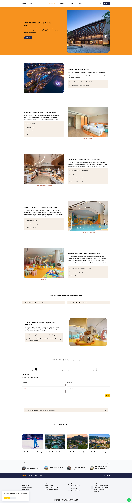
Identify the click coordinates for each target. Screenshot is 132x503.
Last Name (69, 382)
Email (23, 388)
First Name (24, 382)
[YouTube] (107, 475)
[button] (69, 123)
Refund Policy (25, 489)
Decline (13, 498)
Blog (72, 3)
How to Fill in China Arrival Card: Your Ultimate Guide (56, 468)
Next (107, 395)
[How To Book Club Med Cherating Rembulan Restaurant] (92, 468)
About (80, 3)
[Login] (100, 3)
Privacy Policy (25, 485)
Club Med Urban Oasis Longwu (55, 452)
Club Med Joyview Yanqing (99, 452)
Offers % (106, 3)
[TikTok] (109, 475)
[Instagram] (104, 475)
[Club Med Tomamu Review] (24, 468)
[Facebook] (101, 475)
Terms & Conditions (27, 487)
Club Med (51, 3)
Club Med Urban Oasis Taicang (33, 452)
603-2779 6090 (75, 485)
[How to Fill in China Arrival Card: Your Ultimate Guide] (46, 468)
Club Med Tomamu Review (33, 468)
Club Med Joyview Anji (77, 452)
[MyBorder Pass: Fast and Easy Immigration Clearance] (69, 468)
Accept (6, 498)
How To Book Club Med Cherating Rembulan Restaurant (101, 468)
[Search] (97, 3)
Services (62, 3)
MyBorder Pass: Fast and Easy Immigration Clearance (79, 468)
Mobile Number (70, 388)
